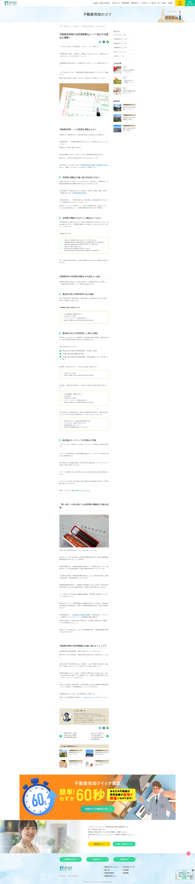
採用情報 (126, 873)
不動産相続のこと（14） (120, 47)
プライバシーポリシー (73, 876)
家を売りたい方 (116, 3)
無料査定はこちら (99, 844)
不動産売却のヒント (136, 3)
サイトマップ (62, 876)
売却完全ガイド (97, 859)
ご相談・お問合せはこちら (124, 844)
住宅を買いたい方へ (129, 867)
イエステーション (88, 697)
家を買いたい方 (146, 3)
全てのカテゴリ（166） (120, 34)
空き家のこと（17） (119, 56)
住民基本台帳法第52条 (79, 193)
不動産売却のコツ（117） (120, 39)
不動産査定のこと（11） (120, 43)
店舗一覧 (153, 3)
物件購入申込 (124, 859)
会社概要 (170, 3)
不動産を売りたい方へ (111, 867)
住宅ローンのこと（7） (120, 51)
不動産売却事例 (125, 3)
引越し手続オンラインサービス (80, 490)
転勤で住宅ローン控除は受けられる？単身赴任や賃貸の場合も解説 (70, 735)
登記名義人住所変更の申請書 (81, 615)
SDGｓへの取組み (161, 3)
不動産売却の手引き (70, 859)
